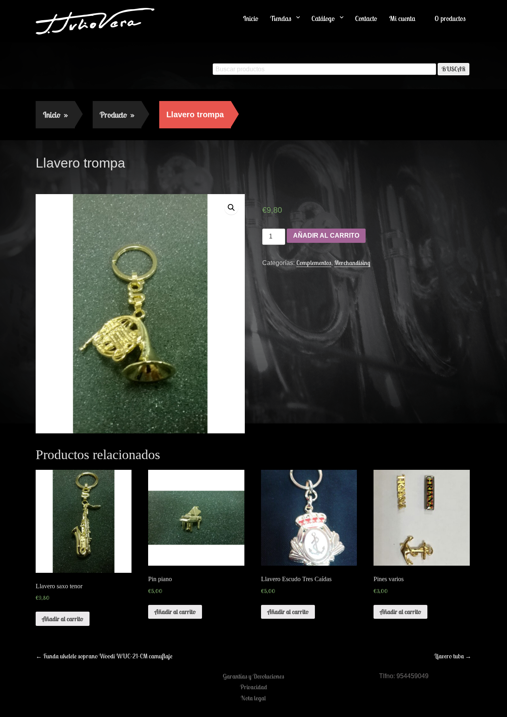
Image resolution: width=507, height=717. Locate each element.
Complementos (313, 263)
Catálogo (323, 18)
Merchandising (352, 263)
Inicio (250, 18)
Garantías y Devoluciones (253, 676)
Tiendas (280, 18)
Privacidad (253, 687)
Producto (117, 115)
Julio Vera (93, 179)
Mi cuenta (402, 18)
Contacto (366, 18)
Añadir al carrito (326, 235)
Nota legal (253, 698)
